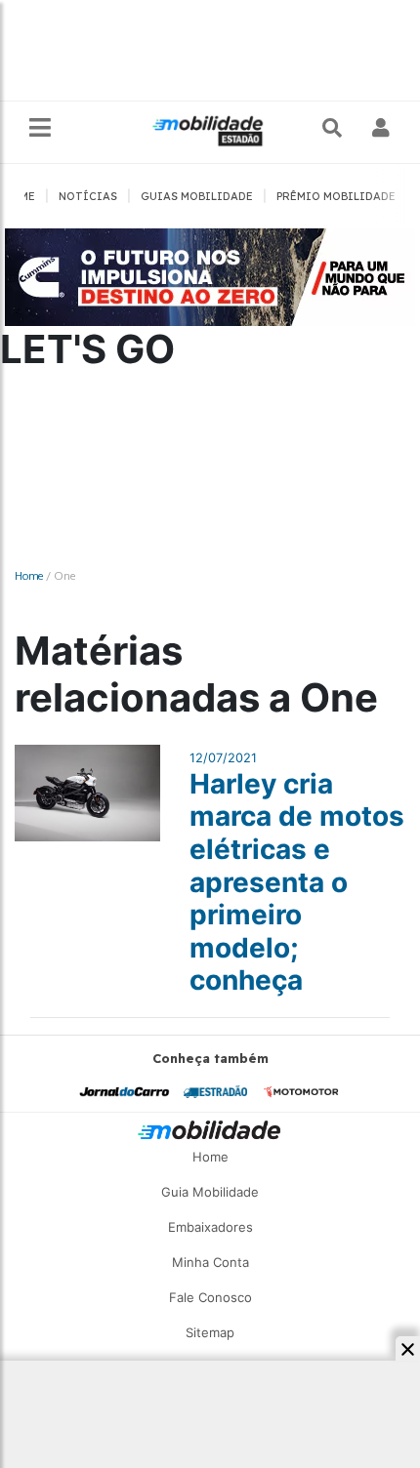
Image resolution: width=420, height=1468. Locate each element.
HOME (19, 196)
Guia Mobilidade (210, 1192)
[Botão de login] (381, 127)
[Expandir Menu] (40, 128)
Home (29, 575)
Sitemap (210, 1332)
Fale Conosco (210, 1297)
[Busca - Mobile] (334, 127)
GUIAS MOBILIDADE (197, 196)
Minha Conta (210, 1262)
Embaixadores (210, 1227)
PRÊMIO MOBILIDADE (336, 196)
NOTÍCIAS (88, 196)
